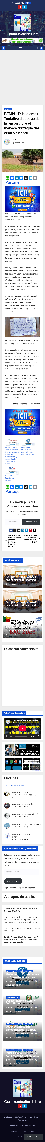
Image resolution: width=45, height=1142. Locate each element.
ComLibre (18, 140)
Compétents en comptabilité (25, 814)
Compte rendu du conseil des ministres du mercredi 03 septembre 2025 (21, 579)
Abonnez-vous (30, 521)
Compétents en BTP (21, 792)
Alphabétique (22, 785)
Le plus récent (7, 785)
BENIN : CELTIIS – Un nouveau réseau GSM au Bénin (30, 538)
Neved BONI (28, 981)
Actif (12, 785)
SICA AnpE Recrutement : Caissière (10, 478)
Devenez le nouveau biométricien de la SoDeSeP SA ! (22, 1029)
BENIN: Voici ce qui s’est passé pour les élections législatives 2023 (14, 540)
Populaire (16, 785)
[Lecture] (7, 736)
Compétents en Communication (26, 824)
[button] (37, 48)
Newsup (36, 1117)
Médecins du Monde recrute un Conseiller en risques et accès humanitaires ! (22, 977)
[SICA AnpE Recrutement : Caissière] (12, 471)
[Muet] (34, 736)
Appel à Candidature (13, 997)
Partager (13, 182)
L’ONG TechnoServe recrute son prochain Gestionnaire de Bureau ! (22, 1055)
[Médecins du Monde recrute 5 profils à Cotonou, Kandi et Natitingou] (28, 442)
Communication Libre (22, 34)
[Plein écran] (38, 736)
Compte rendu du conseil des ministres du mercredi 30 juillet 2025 (21, 605)
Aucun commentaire (14, 985)
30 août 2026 (14, 1034)
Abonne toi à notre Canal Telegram (22, 1126)
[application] (22, 728)
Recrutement (28, 971)
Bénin (20, 971)
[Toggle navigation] (20, 48)
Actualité (8, 109)
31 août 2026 (14, 981)
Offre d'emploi (11, 971)
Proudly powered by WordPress (15, 1117)
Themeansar (22, 1120)
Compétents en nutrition (23, 804)
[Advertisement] (22, 74)
